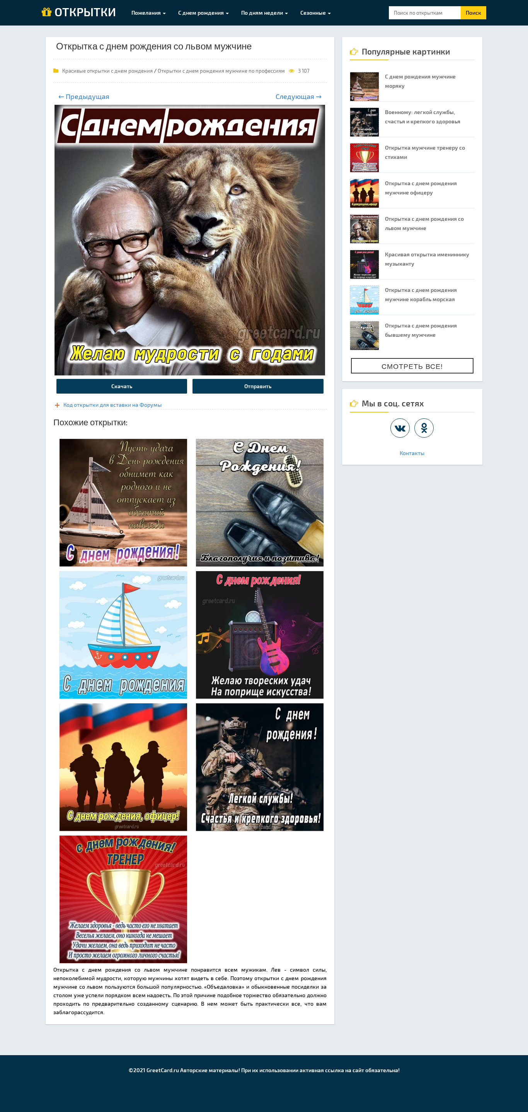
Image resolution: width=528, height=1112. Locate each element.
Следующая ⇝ (299, 96)
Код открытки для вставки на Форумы (112, 404)
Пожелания (146, 12)
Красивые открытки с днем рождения (107, 71)
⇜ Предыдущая (83, 96)
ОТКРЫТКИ (84, 12)
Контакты (412, 453)
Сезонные (313, 12)
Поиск (473, 12)
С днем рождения (201, 12)
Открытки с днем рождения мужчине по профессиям (221, 71)
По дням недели (262, 12)
